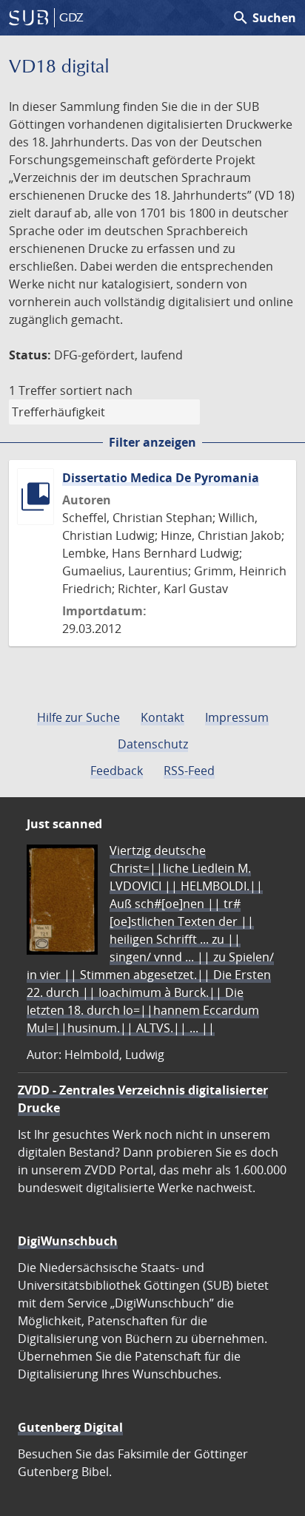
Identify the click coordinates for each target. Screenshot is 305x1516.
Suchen (264, 18)
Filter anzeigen (152, 442)
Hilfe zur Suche (78, 717)
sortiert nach (96, 390)
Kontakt (162, 717)
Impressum (237, 717)
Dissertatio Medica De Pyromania (160, 478)
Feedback (116, 770)
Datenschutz (153, 744)
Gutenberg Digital (70, 1427)
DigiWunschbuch (68, 1241)
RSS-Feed (189, 770)
